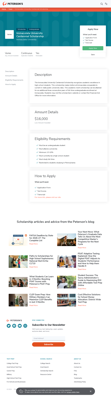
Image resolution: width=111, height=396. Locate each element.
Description (9, 71)
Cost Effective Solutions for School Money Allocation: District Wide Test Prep (89, 298)
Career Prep (11, 371)
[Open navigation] (106, 4)
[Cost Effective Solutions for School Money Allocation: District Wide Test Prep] (67, 300)
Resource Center (45, 374)
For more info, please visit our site (48, 197)
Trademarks (78, 378)
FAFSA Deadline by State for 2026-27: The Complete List (41, 238)
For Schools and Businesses (16, 382)
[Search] (102, 4)
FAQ (75, 371)
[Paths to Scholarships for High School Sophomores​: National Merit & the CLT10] (19, 261)
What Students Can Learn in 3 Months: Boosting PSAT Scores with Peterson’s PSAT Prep (41, 280)
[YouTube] (20, 326)
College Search (45, 363)
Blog (75, 374)
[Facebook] (14, 326)
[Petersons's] (13, 4)
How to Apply (10, 84)
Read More (33, 244)
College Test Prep (12, 363)
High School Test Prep (14, 378)
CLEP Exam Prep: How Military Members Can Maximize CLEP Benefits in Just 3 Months (40, 298)
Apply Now (93, 48)
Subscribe (48, 344)
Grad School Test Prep (14, 367)
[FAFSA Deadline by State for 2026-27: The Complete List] (19, 240)
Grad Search (44, 367)
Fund (10, 9)
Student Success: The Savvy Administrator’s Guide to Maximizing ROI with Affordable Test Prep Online (90, 280)
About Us (77, 363)
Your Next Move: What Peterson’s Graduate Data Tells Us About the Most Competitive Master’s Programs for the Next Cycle (90, 238)
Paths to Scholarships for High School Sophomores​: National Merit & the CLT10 (41, 260)
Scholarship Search (46, 371)
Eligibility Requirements (14, 80)
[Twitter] (9, 326)
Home (4, 9)
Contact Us (77, 367)
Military (9, 374)
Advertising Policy (80, 382)
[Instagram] (25, 326)
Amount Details (11, 76)
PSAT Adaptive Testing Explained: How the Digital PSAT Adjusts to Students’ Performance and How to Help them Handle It (89, 259)
